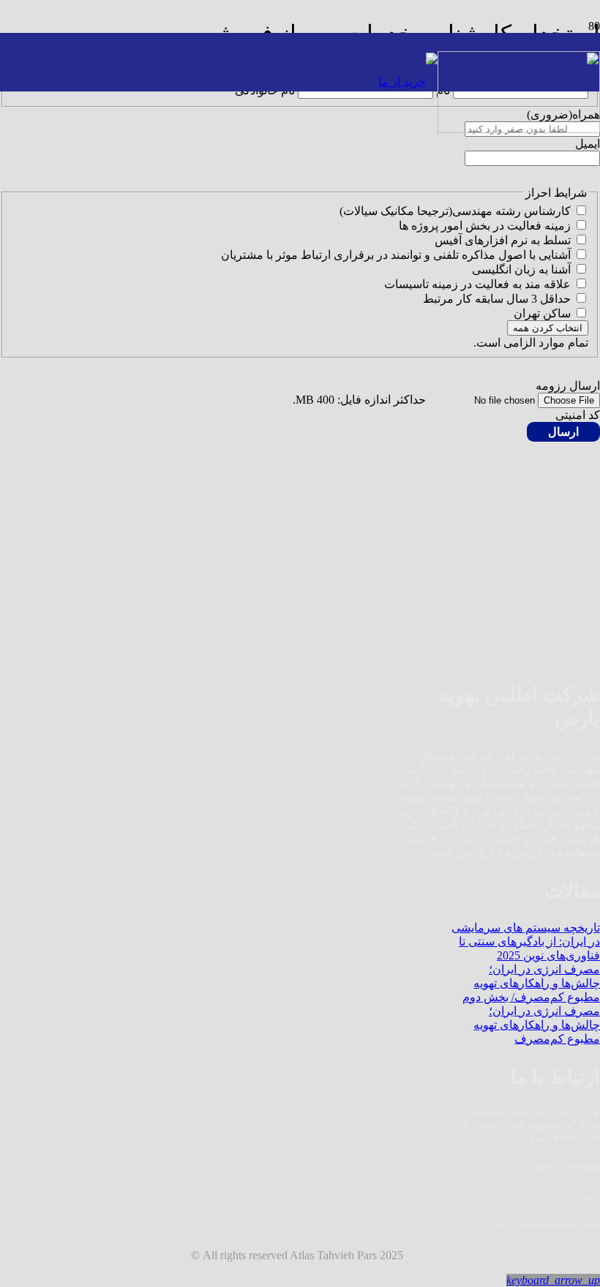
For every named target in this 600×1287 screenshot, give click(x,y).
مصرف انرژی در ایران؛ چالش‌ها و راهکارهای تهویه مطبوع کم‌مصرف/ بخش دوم (531, 983)
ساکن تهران (542, 313)
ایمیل (587, 143)
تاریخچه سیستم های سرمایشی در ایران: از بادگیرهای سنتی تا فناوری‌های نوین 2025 (525, 941)
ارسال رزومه (568, 386)
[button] (553, 1280)
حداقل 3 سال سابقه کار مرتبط (497, 298)
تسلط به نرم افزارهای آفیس (503, 240)
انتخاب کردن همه (547, 327)
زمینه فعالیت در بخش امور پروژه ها (485, 225)
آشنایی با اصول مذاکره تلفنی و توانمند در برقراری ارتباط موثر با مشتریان (396, 255)
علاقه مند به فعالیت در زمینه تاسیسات (477, 284)
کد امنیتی (577, 415)
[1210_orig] (519, 129)
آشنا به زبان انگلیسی (521, 269)
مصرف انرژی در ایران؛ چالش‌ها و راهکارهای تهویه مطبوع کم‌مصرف (536, 1025)
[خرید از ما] (408, 81)
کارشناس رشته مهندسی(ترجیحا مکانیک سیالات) (455, 211)
